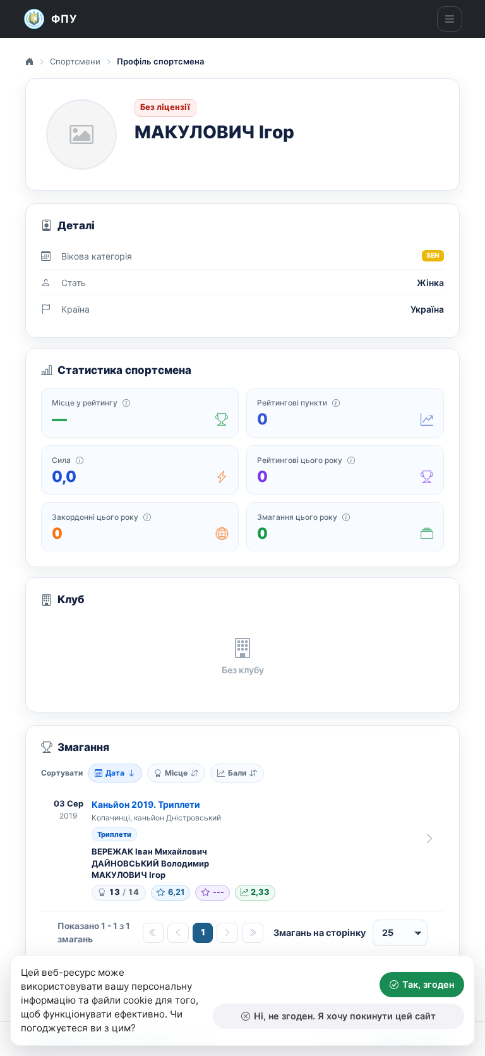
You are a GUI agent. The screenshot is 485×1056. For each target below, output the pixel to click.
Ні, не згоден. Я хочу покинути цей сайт (345, 1016)
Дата (114, 772)
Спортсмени (75, 61)
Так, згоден (428, 984)
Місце (176, 772)
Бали (237, 772)
